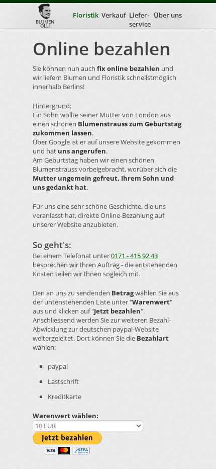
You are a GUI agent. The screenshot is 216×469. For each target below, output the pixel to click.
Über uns (168, 15)
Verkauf (113, 15)
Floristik (85, 15)
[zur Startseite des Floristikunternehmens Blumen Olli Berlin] (45, 15)
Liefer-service (140, 20)
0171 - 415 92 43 (134, 255)
